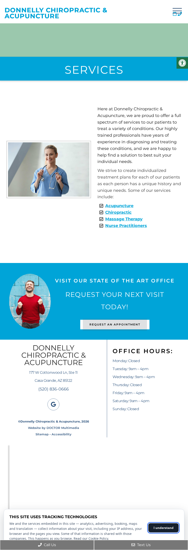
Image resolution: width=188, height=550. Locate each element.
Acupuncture (119, 205)
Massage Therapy (124, 219)
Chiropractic (118, 212)
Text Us (143, 545)
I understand (164, 528)
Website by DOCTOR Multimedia (53, 428)
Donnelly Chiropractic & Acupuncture (56, 13)
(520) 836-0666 (53, 389)
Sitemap (42, 434)
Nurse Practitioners (126, 225)
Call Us (49, 545)
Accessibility (62, 434)
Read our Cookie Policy (91, 538)
